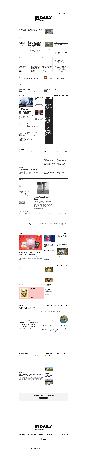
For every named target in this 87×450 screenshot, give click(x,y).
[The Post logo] (43, 439)
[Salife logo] (33, 434)
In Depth (66, 95)
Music (52, 305)
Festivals (48, 305)
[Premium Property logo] (61, 434)
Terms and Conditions (48, 448)
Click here (43, 397)
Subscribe (64, 13)
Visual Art (59, 305)
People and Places (60, 265)
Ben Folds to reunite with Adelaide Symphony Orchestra (52, 311)
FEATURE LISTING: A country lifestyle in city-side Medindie (57, 353)
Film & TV (63, 305)
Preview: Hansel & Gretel (46, 313)
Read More (66, 233)
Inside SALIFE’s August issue (34, 297)
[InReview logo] (49, 434)
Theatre (55, 305)
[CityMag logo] (41, 434)
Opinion (62, 95)
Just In (55, 95)
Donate (60, 13)
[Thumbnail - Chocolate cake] (31, 275)
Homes (55, 265)
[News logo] (24, 434)
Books (67, 305)
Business (59, 95)
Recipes (66, 265)
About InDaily (54, 448)
